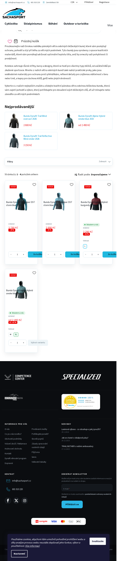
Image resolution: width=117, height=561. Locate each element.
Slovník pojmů (38, 439)
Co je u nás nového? (13, 434)
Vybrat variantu (38, 342)
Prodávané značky (39, 429)
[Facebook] (8, 500)
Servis (34, 457)
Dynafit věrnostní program (15, 458)
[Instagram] (24, 500)
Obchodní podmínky (13, 439)
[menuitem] (11, 23)
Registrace (104, 2)
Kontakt (8, 453)
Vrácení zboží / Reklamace (16, 443)
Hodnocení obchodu (13, 448)
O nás (7, 429)
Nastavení (19, 553)
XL (16, 334)
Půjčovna (36, 452)
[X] (16, 500)
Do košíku (38, 254)
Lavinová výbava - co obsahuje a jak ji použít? (81, 429)
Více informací (32, 546)
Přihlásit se (72, 504)
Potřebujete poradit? (40, 434)
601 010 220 (17, 489)
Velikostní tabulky (39, 462)
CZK (73, 2)
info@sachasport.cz (21, 480)
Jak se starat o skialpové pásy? (75, 437)
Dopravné (9, 463)
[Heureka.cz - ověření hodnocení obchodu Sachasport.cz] (81, 401)
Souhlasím (98, 541)
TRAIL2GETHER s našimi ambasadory (77, 446)
